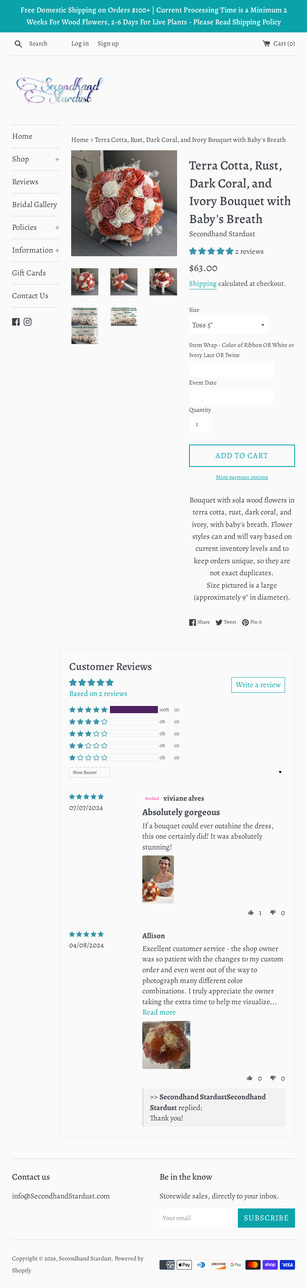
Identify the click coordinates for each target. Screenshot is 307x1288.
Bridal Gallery (34, 204)
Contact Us (30, 295)
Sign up (108, 43)
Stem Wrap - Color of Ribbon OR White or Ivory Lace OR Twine (241, 350)
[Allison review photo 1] (166, 1045)
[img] (86, 797)
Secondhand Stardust (85, 1258)
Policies (35, 227)
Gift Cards (29, 272)
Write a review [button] (258, 685)
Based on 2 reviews (98, 693)
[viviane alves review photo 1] (157, 879)
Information (35, 250)
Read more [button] (159, 1012)
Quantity (200, 410)
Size (194, 310)
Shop (35, 159)
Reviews (25, 181)
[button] (212, 251)
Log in (80, 43)
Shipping (203, 283)
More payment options (242, 477)
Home (22, 136)
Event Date (203, 383)
